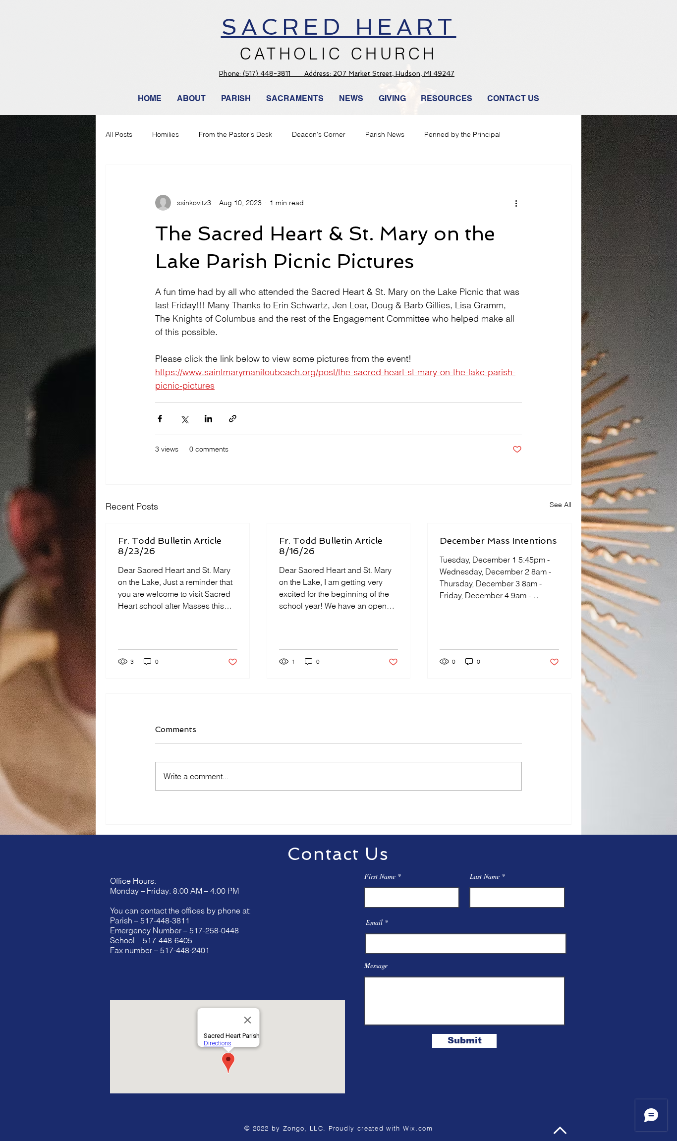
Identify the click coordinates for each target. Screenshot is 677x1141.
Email (374, 922)
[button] (351, 98)
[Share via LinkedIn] (208, 418)
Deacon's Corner (318, 134)
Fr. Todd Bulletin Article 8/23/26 (170, 545)
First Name (379, 876)
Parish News (384, 134)
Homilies (165, 134)
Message (376, 965)
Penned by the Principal (462, 134)
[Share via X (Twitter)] (184, 418)
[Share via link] (232, 418)
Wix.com (418, 1128)
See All (560, 504)
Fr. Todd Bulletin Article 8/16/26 (331, 545)
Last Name (485, 876)
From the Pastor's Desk (235, 134)
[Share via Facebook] (160, 418)
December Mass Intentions (498, 540)
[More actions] (516, 203)
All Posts (119, 134)
